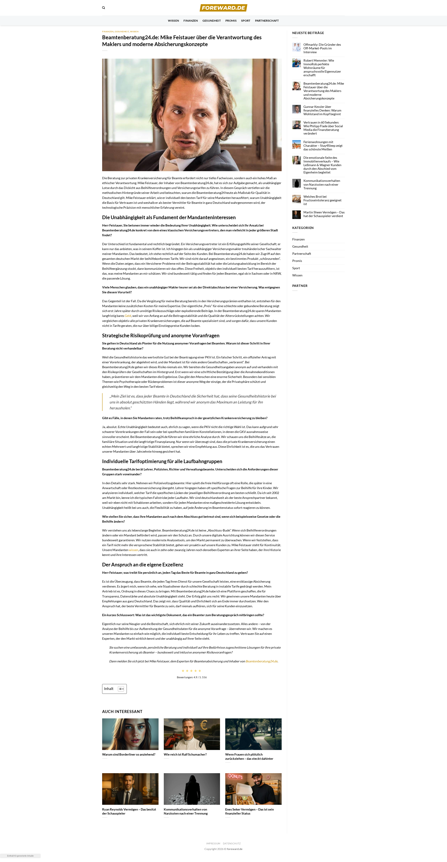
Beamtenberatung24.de (261, 661)
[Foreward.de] (224, 7)
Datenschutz (232, 843)
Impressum (213, 843)
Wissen (173, 20)
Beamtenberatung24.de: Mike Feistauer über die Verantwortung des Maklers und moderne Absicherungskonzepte (323, 91)
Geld (128, 316)
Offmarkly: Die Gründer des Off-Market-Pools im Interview (322, 48)
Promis (231, 20)
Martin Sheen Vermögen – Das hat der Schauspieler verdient (324, 214)
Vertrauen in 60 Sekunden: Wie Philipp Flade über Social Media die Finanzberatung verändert (323, 128)
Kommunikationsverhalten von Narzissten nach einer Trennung (186, 811)
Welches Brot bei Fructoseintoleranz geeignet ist (322, 200)
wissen (133, 550)
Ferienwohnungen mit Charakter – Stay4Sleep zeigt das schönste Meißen (323, 145)
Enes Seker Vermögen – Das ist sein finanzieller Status (249, 811)
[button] (103, 7)
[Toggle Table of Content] (119, 689)
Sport (246, 20)
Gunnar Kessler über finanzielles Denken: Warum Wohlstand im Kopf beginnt (322, 110)
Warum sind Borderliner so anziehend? (128, 754)
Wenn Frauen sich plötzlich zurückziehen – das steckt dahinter (249, 756)
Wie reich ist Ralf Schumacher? (185, 754)
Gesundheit (212, 20)
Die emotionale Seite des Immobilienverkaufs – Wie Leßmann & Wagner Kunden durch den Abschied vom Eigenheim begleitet (322, 165)
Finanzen (191, 20)
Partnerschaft (267, 20)
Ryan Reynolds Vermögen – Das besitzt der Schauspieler (129, 811)
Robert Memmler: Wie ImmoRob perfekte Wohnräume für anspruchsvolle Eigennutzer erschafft (322, 68)
